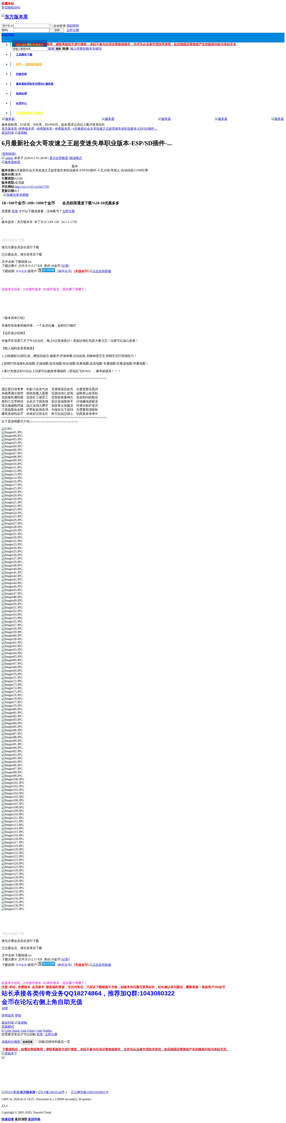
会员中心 (21, 103)
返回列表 (8, 132)
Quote (31, 1030)
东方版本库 (9, 128)
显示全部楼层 (58, 158)
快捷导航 (8, 34)
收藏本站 (8, 3)
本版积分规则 (11, 1041)
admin (9, 158)
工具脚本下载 (24, 54)
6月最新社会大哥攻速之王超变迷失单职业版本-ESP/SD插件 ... (115, 128)
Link (23, 1030)
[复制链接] (9, 153)
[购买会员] (65, 271)
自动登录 (59, 25)
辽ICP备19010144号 (51, 1092)
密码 (5, 30)
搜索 (51, 48)
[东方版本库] (15, 16)
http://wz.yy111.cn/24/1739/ (32, 186)
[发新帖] (21, 132)
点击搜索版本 (29, 113)
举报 (18, 1015)
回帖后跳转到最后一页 (54, 1041)
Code (39, 1030)
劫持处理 (21, 93)
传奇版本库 (26, 128)
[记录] (65, 265)
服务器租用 (35, 83)
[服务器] (8, 119)
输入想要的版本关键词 (86, 48)
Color (7, 1030)
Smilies (47, 1030)
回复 (5, 1008)
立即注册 (73, 30)
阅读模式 (75, 158)
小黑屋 (14, 1092)
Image (16, 1030)
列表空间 (21, 74)
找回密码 (73, 25)
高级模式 (8, 1026)
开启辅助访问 (11, 7)
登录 (15, 211)
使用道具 (8, 1015)
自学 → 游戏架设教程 (29, 64)
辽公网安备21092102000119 (89, 1092)
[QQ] (5, 1092)
